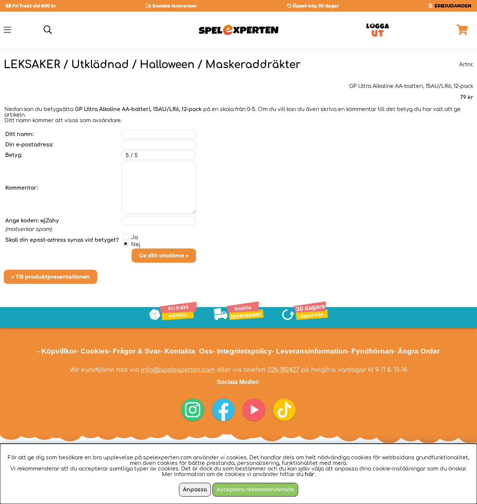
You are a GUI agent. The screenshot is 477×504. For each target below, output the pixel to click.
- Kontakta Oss (186, 351)
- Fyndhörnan (370, 351)
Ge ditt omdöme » (164, 255)
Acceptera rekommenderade (255, 489)
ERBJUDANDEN (453, 6)
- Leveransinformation (309, 351)
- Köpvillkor (56, 351)
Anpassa (195, 489)
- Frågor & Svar (134, 351)
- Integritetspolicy (242, 351)
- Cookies (92, 351)
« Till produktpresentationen (50, 276)
